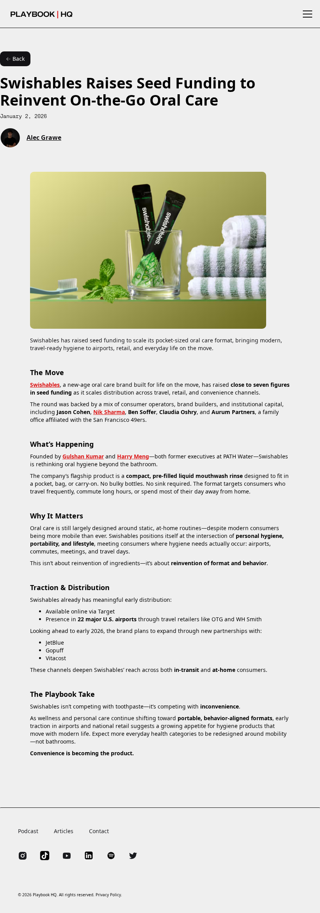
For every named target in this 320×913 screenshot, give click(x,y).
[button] (306, 14)
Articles (63, 831)
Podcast (28, 831)
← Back (15, 58)
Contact (99, 831)
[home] (41, 14)
